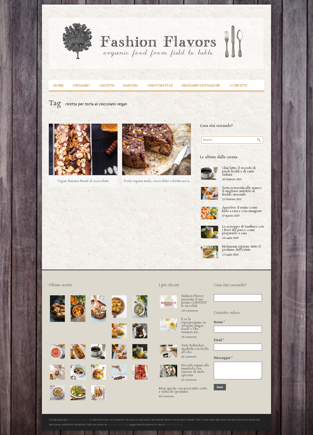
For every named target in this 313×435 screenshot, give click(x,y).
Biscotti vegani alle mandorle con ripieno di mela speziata (195, 370)
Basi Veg (130, 85)
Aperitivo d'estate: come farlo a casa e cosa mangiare (242, 209)
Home (58, 85)
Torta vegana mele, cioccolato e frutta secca (156, 181)
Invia (220, 387)
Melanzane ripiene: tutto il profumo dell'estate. (241, 248)
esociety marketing (118, 424)
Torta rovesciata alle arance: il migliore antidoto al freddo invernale (242, 191)
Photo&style (160, 85)
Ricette (106, 85)
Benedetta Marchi (78, 419)
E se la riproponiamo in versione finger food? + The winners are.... (193, 325)
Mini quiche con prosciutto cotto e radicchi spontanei (183, 390)
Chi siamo (81, 85)
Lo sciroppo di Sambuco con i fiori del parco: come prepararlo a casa (243, 230)
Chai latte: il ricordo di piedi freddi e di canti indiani (239, 171)
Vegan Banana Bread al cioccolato (83, 181)
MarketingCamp (174, 424)
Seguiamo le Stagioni (201, 85)
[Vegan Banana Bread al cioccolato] (83, 149)
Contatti (238, 85)
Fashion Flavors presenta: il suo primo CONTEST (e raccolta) (194, 301)
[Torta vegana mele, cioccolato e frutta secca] (156, 149)
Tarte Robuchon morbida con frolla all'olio (195, 348)
